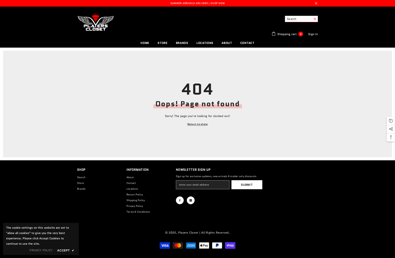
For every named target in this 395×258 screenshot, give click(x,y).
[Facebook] (180, 200)
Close (316, 3)
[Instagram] (191, 200)
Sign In (313, 34)
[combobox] (298, 19)
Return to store (197, 124)
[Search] (301, 19)
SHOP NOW (217, 3)
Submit (247, 185)
